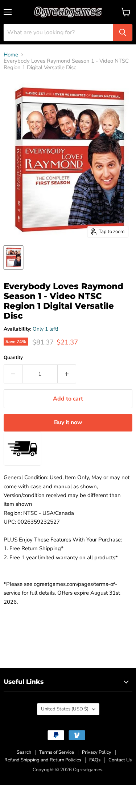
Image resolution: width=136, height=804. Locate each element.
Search (24, 752)
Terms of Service (56, 752)
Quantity (13, 357)
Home (11, 55)
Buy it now (68, 422)
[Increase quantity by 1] (67, 373)
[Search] (122, 32)
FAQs (94, 760)
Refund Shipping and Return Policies (42, 760)
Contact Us (120, 760)
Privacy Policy (96, 752)
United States (64, 709)
